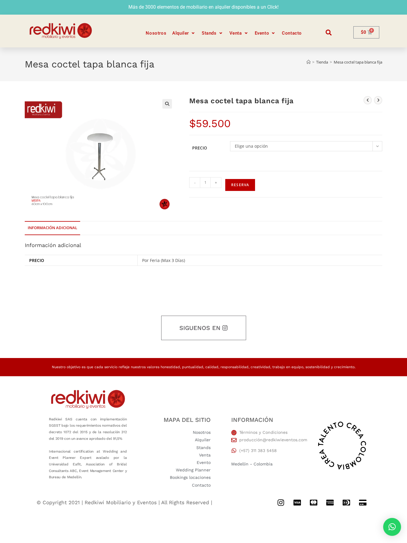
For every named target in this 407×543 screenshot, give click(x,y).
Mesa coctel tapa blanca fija (358, 62)
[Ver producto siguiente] (378, 100)
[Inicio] (308, 62)
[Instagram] (280, 502)
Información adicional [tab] (52, 227)
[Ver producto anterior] (367, 100)
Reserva (240, 184)
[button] (184, 33)
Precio (199, 148)
